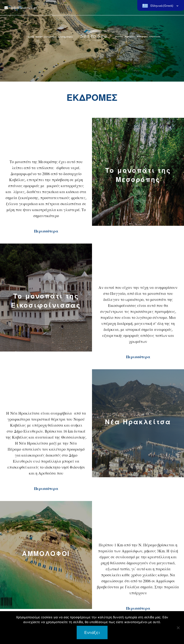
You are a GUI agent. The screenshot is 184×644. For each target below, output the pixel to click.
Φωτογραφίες (142, 36)
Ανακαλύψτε (50, 36)
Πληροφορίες (130, 36)
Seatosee (39, 36)
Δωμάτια (119, 36)
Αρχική (31, 36)
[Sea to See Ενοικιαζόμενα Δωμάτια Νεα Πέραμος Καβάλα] (93, 37)
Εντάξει (92, 632)
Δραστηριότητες (65, 36)
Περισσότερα (46, 231)
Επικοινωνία (155, 36)
